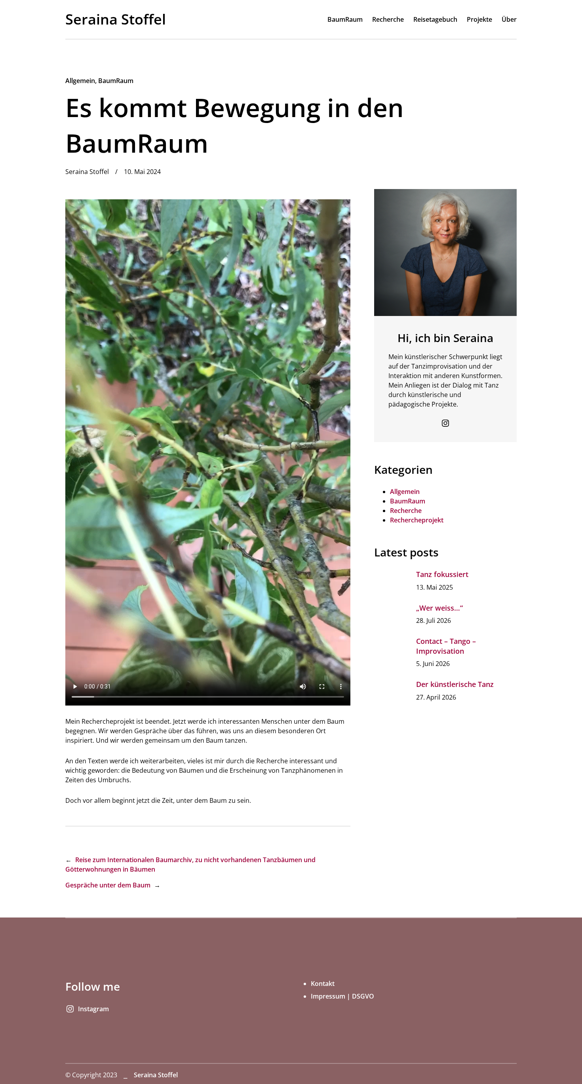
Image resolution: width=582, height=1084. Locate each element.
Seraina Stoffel (115, 19)
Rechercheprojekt (416, 520)
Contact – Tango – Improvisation (446, 646)
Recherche (406, 510)
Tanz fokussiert (442, 574)
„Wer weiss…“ (439, 608)
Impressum (328, 996)
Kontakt (323, 983)
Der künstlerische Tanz (455, 684)
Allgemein (80, 80)
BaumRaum (115, 80)
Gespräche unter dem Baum (107, 885)
